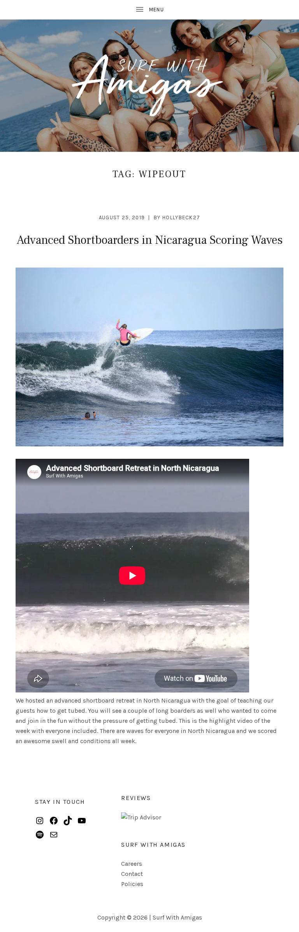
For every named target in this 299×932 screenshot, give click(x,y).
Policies (132, 884)
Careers (131, 863)
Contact (132, 873)
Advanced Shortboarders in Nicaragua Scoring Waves (150, 240)
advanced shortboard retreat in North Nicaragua (122, 700)
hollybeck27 (181, 217)
